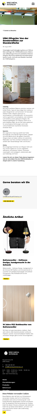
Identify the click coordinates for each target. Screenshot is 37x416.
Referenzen (6, 388)
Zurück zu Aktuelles (10, 30)
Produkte (5, 385)
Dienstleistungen (8, 382)
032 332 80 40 (8, 201)
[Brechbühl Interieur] (9, 4)
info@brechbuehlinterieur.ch (12, 196)
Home (4, 380)
